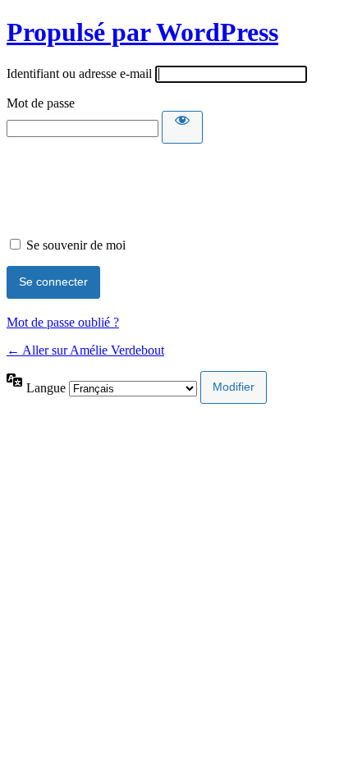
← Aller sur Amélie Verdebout (85, 350)
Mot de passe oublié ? (63, 322)
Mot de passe (41, 103)
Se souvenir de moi (76, 245)
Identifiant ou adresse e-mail (79, 73)
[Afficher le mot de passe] (182, 127)
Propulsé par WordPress (142, 32)
